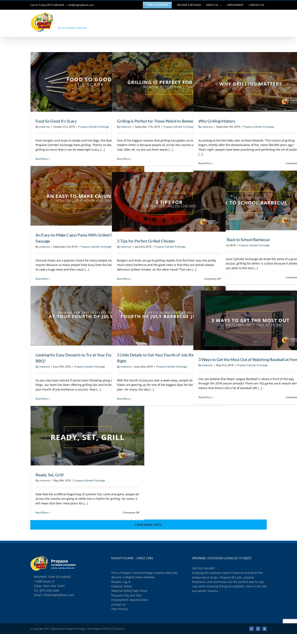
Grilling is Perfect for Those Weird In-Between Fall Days (161, 82)
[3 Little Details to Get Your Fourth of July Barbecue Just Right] (169, 315)
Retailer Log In (121, 582)
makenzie (44, 126)
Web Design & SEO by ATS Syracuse (105, 628)
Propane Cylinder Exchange (93, 126)
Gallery (95, 82)
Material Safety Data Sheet (129, 591)
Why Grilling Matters (243, 82)
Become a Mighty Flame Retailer (133, 577)
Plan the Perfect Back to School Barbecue (243, 200)
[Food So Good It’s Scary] (87, 82)
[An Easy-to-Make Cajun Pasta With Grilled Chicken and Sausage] (87, 196)
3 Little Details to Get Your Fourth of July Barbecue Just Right (161, 316)
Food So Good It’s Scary (80, 82)
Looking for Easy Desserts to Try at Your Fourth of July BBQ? (80, 316)
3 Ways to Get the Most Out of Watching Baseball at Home (243, 320)
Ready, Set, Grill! (80, 435)
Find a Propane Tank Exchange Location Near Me (144, 573)
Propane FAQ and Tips (126, 595)
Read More (42, 159)
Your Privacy (119, 609)
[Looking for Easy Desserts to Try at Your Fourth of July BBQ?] (87, 315)
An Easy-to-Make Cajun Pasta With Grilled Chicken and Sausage (80, 196)
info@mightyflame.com (81, 5)
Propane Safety (121, 586)
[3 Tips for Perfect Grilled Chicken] (169, 202)
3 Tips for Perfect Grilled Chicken (161, 202)
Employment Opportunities (129, 600)
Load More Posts (148, 525)
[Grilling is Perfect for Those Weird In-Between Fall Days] (169, 82)
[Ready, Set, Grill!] (87, 435)
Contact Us (118, 604)
